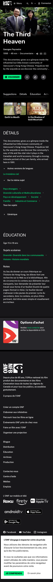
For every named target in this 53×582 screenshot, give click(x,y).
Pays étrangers (10, 189)
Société (34, 197)
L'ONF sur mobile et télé (14, 496)
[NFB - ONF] (7, 3)
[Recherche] (27, 3)
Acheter (48, 94)
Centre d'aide (9, 476)
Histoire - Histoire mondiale (16, 259)
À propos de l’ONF (12, 396)
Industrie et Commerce (26, 201)
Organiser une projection (15, 432)
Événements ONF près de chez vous (20, 422)
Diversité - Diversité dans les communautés (23, 255)
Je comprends (14, 573)
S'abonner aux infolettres (15, 412)
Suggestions (9, 94)
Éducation (35, 94)
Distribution (8, 447)
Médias (6, 481)
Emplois (7, 486)
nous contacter (33, 328)
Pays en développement (14, 197)
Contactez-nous (10, 471)
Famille (6, 201)
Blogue (6, 442)
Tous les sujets (10, 205)
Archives (7, 457)
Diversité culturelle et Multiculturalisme (22, 193)
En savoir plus (34, 573)
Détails (23, 94)
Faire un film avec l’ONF (14, 427)
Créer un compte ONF (13, 407)
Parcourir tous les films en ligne (18, 417)
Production (8, 462)
